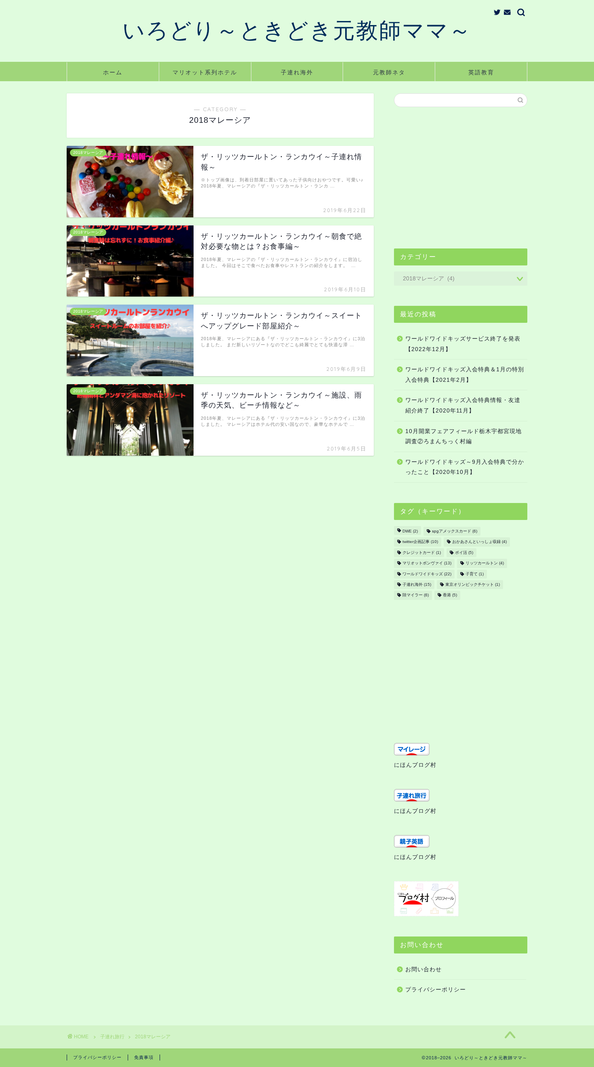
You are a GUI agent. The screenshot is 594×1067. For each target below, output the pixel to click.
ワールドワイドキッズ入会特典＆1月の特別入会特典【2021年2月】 (464, 374)
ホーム (112, 72)
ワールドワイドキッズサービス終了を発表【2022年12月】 (462, 344)
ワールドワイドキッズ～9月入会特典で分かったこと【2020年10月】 (464, 467)
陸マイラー (415, 595)
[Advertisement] (460, 177)
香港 (450, 595)
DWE (410, 531)
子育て (475, 574)
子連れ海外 (297, 72)
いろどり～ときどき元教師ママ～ (297, 30)
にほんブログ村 (415, 765)
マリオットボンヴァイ (426, 563)
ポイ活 (464, 552)
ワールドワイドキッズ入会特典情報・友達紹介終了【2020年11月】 (462, 405)
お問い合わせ (423, 969)
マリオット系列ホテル (205, 72)
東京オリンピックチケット (472, 584)
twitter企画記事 (420, 542)
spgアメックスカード (454, 531)
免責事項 (144, 1057)
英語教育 (481, 72)
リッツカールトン (485, 563)
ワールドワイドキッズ (426, 574)
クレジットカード (421, 552)
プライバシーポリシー (435, 990)
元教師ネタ (389, 72)
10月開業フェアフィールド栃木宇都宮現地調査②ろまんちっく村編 (463, 436)
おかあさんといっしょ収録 (479, 542)
